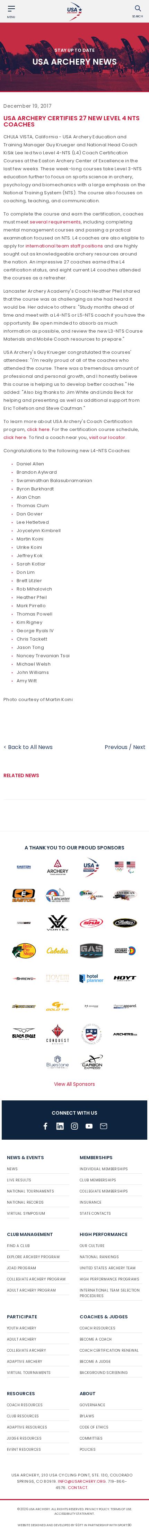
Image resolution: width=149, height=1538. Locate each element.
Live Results (19, 1180)
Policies (88, 1449)
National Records (25, 1202)
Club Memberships (98, 1180)
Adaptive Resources (27, 1427)
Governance (92, 1405)
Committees (91, 1438)
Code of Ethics (94, 1427)
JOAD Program (21, 1268)
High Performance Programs (109, 1279)
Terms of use (121, 1509)
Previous (116, 747)
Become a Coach (96, 1339)
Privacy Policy (97, 1509)
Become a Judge (95, 1361)
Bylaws (87, 1416)
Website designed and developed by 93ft (50, 1525)
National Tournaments (30, 1191)
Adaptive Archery (24, 1361)
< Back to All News (28, 747)
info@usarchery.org (82, 1481)
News (12, 1169)
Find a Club (18, 1245)
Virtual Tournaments (29, 1372)
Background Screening (104, 1372)
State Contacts (95, 1213)
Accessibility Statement (74, 1514)
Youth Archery (21, 1328)
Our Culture (92, 1245)
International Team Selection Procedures (110, 1293)
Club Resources (23, 1416)
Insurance (91, 1202)
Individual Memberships (104, 1169)
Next (139, 747)
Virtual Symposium (26, 1213)
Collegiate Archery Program (36, 1279)
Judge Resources (24, 1438)
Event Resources (24, 1449)
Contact (78, 1487)
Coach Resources (97, 1328)
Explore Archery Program (33, 1257)
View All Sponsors (74, 1084)
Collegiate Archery (26, 1350)
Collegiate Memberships (104, 1191)
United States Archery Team (107, 1268)
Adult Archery (21, 1339)
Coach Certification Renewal (109, 1350)
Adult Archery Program (31, 1290)
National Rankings (99, 1257)
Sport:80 (125, 1525)
